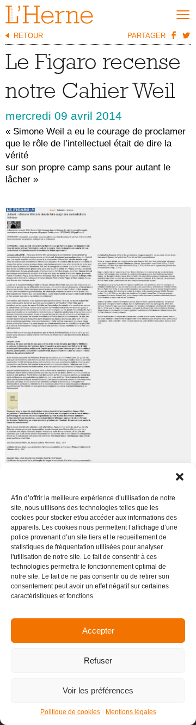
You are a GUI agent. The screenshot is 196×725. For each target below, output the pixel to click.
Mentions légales (131, 712)
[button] (179, 476)
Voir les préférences (98, 690)
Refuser (98, 660)
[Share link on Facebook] (173, 34)
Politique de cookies (70, 712)
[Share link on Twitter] (186, 34)
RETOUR (28, 36)
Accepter (98, 630)
